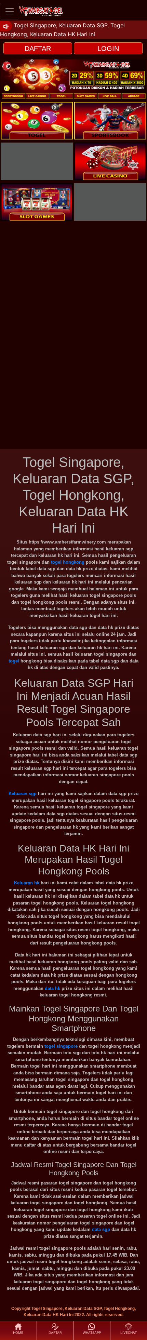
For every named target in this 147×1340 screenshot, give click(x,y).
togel (14, 661)
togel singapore (61, 1046)
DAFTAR (38, 48)
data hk (52, 988)
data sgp (101, 1229)
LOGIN (108, 48)
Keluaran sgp (23, 793)
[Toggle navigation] (9, 11)
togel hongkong (67, 562)
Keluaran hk (26, 882)
